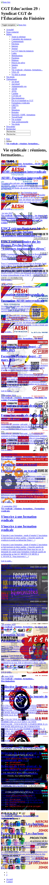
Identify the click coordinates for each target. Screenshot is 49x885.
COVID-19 (16, 96)
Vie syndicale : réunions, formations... (27, 70)
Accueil (9, 879)
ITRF (13, 108)
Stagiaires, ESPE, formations (23, 115)
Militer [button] (9, 34)
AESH (14, 89)
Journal (14, 48)
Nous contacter (12, 32)
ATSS (13, 91)
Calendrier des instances (21, 39)
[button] (11, 129)
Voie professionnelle (19, 122)
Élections (15, 44)
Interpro (14, 46)
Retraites (15, 112)
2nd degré (15, 84)
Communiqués (17, 41)
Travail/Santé (16, 117)
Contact (9, 882)
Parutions (15, 58)
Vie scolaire (16, 119)
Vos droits (10, 77)
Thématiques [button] (11, 79)
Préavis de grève (18, 63)
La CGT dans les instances (22, 51)
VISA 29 (15, 72)
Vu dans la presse (18, 74)
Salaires (14, 65)
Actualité (10, 30)
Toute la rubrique (18, 37)
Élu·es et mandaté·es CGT (22, 100)
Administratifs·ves (19, 86)
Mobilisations (17, 56)
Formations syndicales (20, 103)
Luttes (14, 53)
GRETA (15, 105)
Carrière (14, 93)
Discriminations (17, 98)
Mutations (15, 110)
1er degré (15, 82)
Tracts (13, 67)
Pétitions (15, 60)
